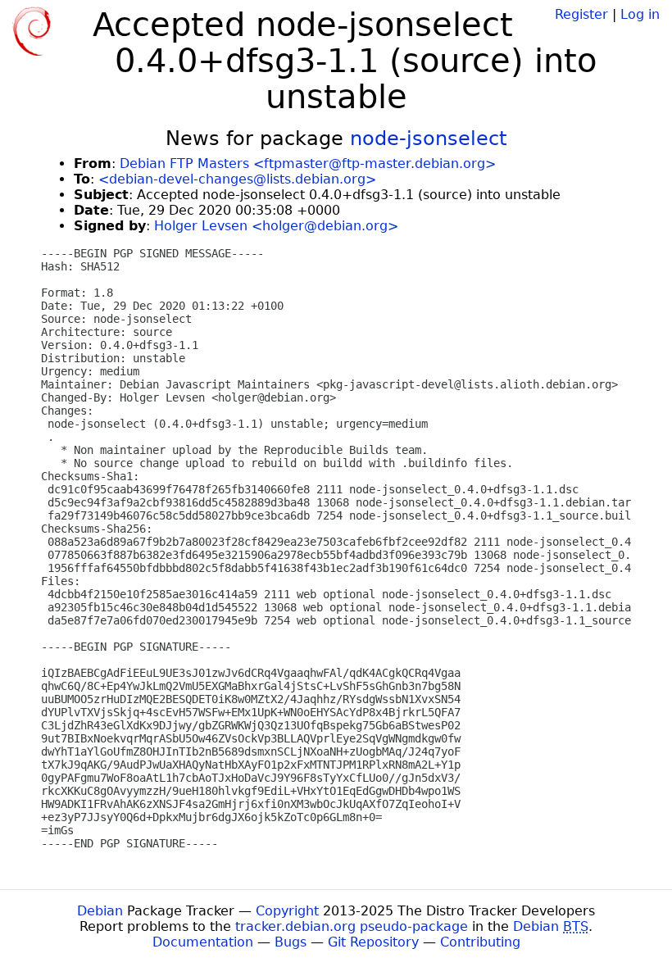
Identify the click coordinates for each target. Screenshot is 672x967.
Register (581, 14)
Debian (100, 911)
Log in (640, 14)
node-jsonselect (428, 138)
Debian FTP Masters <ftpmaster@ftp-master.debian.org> (308, 163)
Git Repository (373, 942)
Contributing (480, 942)
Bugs (290, 942)
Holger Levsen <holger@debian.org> (276, 226)
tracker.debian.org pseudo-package (351, 926)
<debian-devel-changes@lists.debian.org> (237, 179)
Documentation (202, 942)
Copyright (287, 911)
